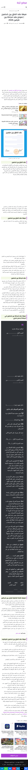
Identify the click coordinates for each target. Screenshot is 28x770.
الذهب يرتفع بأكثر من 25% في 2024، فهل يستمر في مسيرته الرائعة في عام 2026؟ (9, 108)
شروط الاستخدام (10, 764)
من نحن (23, 764)
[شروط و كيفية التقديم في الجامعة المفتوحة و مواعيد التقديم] (7, 741)
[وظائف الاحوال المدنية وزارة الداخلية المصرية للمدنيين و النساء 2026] (7, 726)
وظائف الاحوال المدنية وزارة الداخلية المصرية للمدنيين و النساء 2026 (7, 732)
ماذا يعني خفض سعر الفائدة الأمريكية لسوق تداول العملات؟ (10, 122)
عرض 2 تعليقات (14, 755)
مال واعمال (11, 10)
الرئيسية (16, 10)
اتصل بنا (4, 764)
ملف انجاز (18, 633)
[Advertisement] (14, 40)
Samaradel (21, 23)
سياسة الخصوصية (17, 764)
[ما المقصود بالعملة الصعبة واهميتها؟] (23, 116)
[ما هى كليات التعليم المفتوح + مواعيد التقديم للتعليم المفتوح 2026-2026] (21, 741)
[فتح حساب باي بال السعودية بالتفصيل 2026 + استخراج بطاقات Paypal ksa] (21, 726)
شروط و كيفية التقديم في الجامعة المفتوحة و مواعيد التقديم (7, 747)
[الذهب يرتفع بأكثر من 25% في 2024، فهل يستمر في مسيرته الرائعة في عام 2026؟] (23, 108)
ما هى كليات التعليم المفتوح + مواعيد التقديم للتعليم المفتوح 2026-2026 (21, 747)
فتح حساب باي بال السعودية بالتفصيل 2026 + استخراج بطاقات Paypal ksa (21, 732)
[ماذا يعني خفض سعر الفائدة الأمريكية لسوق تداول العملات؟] (23, 123)
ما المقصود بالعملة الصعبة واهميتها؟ (9, 115)
